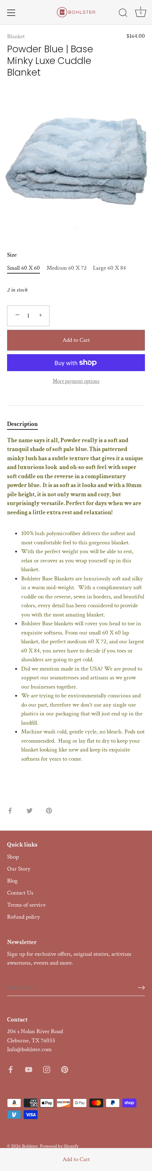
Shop (13, 857)
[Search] (123, 14)
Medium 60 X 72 (67, 267)
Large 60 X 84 (109, 267)
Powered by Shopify (59, 1146)
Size (12, 254)
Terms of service (26, 905)
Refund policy (23, 917)
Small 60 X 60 (23, 267)
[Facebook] (10, 1069)
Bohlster (30, 1146)
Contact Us (20, 893)
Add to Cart (76, 1159)
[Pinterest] (64, 1069)
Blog (12, 881)
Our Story (18, 869)
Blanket (16, 36)
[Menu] (11, 13)
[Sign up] (141, 987)
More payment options (76, 381)
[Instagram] (46, 1069)
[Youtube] (28, 1069)
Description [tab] (22, 424)
